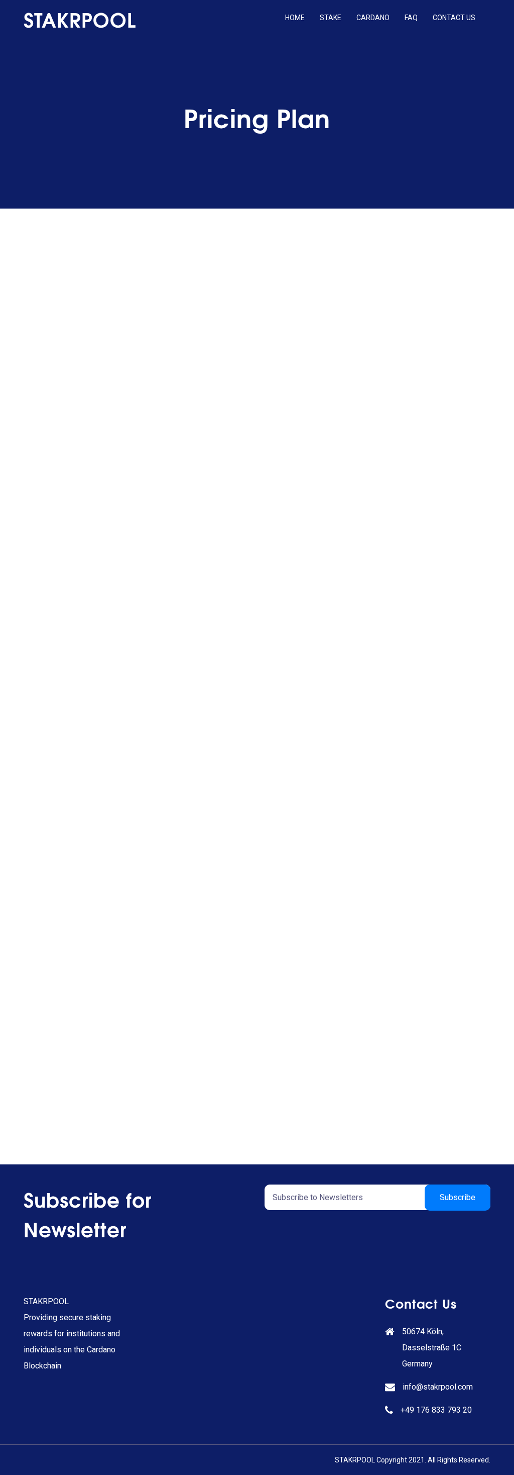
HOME (295, 18)
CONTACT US (454, 18)
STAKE (330, 18)
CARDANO (373, 18)
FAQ (411, 18)
